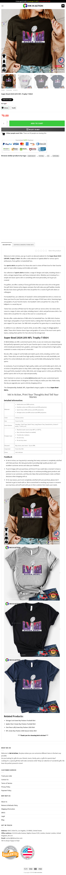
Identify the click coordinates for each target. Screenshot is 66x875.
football (41, 156)
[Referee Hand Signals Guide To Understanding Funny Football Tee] (11, 180)
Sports (15, 90)
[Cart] (63, 5)
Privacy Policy (5, 787)
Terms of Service (6, 783)
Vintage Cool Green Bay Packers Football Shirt (20, 720)
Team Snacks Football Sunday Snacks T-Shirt (53, 195)
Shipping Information (8, 809)
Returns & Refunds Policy (9, 805)
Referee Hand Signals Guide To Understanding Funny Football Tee (10, 196)
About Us (4, 802)
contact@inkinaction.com (32, 378)
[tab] (6, 244)
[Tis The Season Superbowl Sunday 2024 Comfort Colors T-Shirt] (11, 215)
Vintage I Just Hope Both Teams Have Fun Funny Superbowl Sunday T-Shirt (32, 231)
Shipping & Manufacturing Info (24, 244)
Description (7, 244)
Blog (2, 820)
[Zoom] (4, 70)
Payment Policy (6, 790)
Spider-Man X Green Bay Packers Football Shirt (21, 724)
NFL (48, 156)
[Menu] (2, 6)
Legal (3, 816)
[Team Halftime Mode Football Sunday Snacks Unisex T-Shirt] (33, 180)
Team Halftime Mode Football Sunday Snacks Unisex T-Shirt (32, 195)
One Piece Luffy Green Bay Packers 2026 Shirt (20, 727)
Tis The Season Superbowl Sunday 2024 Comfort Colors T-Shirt (10, 231)
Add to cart (37, 123)
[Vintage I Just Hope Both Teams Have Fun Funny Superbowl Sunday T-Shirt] (33, 215)
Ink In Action (10, 342)
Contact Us (5, 780)
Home (3, 90)
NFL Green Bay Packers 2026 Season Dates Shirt (21, 731)
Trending (9, 90)
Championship (31, 156)
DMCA (3, 813)
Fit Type (4, 103)
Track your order (6, 776)
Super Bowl (56, 156)
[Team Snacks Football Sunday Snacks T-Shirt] (55, 180)
